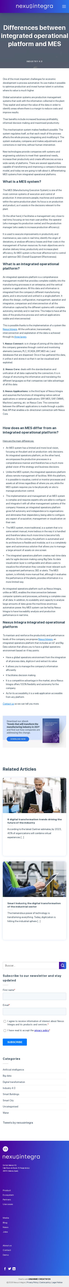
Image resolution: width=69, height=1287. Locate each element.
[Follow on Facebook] (4, 1269)
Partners (7, 1199)
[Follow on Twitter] (9, 1269)
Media (6, 1218)
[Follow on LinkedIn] (14, 1269)
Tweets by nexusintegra (18, 1122)
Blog (5, 1222)
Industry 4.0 (34, 61)
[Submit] (62, 965)
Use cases (8, 1204)
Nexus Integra (10, 329)
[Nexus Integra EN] (34, 6)
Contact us (8, 703)
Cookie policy (45, 1282)
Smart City (8, 1100)
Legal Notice (57, 1282)
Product (7, 1190)
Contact (7, 1250)
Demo (6, 1255)
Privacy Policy (32, 1282)
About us (7, 1245)
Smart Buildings (11, 1094)
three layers (20, 336)
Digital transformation (14, 1082)
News (5, 1227)
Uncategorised (10, 1106)
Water (6, 1112)
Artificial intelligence (13, 1069)
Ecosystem (8, 1195)
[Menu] (64, 6)
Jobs (5, 1232)
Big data (7, 1075)
